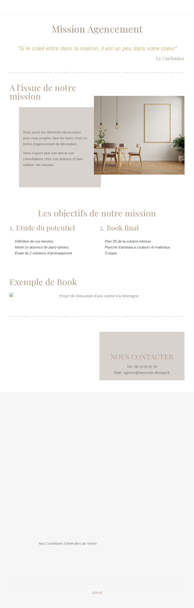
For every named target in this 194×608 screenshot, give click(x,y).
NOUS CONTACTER (141, 356)
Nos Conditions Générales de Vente (68, 543)
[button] (14, 296)
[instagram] (100, 599)
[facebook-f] (93, 599)
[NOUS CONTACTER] (142, 342)
